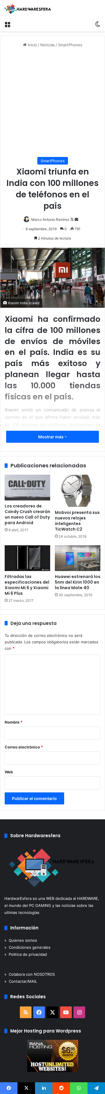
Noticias (47, 44)
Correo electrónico (24, 747)
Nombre (13, 722)
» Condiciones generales (27, 947)
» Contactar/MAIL (20, 981)
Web (9, 772)
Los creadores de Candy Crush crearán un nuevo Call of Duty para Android (27, 514)
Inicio (32, 44)
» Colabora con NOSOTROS (29, 974)
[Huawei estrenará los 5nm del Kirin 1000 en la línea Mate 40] (77, 558)
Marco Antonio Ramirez (50, 219)
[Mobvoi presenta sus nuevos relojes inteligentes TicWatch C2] (77, 491)
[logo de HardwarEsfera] (27, 9)
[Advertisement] (52, 102)
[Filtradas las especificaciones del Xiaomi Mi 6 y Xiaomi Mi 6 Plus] (27, 558)
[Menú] (7, 24)
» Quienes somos (20, 940)
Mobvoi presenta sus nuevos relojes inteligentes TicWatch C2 (77, 521)
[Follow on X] (72, 219)
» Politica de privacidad (25, 954)
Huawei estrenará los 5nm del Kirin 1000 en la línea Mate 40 (77, 582)
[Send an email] (76, 219)
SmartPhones (70, 44)
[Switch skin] (98, 24)
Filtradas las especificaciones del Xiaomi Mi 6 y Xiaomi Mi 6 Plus (27, 585)
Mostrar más (51, 436)
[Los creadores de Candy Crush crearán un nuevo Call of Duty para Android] (27, 487)
